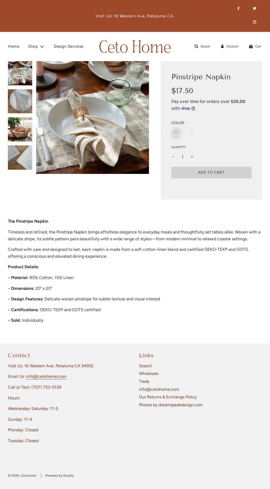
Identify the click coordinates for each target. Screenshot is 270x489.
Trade (144, 381)
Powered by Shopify (59, 475)
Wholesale (148, 373)
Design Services (69, 46)
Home (13, 46)
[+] (192, 157)
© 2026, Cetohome (22, 475)
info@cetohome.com (46, 376)
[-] (173, 157)
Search (145, 365)
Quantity (178, 147)
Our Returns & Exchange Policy (168, 396)
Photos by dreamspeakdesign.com (171, 404)
